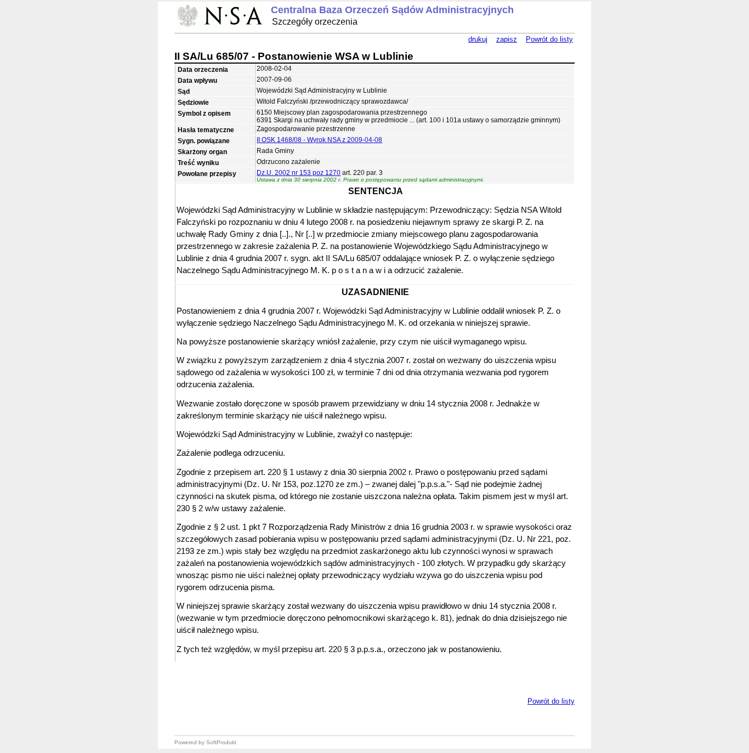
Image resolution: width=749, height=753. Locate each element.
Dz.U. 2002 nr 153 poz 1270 (299, 173)
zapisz (506, 39)
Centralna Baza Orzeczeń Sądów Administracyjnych (392, 9)
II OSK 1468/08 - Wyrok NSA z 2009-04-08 (319, 140)
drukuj (477, 39)
